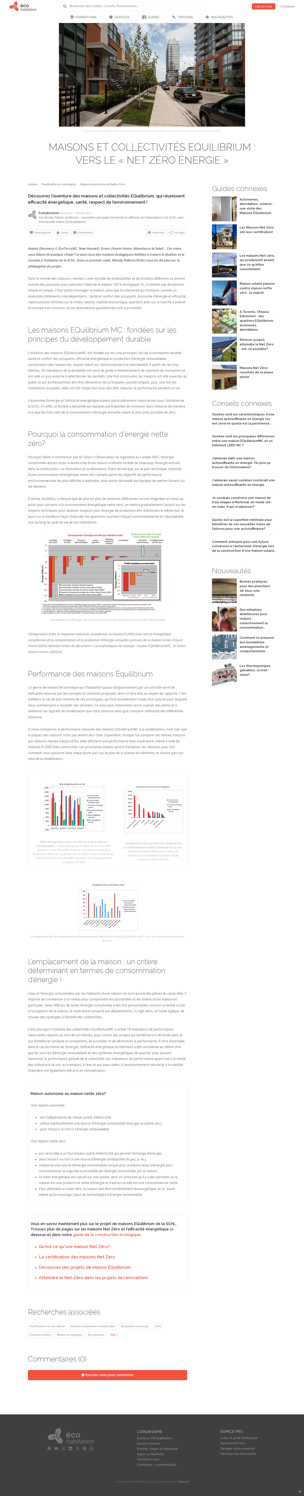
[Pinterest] (84, 1448)
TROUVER (185, 17)
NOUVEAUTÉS (222, 17)
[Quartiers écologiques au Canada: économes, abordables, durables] (224, 332)
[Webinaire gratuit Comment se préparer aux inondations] (224, 658)
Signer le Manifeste (150, 1454)
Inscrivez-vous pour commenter (109, 1375)
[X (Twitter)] (77, 1448)
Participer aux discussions (238, 1453)
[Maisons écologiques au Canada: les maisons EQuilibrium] (224, 220)
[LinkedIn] (70, 1448)
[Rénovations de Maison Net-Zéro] (224, 360)
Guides (32, 184)
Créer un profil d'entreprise (239, 1438)
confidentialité (166, 1464)
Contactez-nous (148, 1459)
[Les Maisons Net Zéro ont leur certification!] (224, 248)
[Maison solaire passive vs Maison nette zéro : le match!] (224, 304)
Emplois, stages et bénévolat (157, 1448)
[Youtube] (56, 1448)
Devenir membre (148, 1443)
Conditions (144, 1464)
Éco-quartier (96, 1334)
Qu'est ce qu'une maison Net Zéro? (74, 1246)
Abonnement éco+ (233, 1443)
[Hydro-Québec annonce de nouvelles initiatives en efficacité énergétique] (224, 630)
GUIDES (153, 17)
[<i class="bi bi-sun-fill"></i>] (300, 1491)
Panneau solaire (40, 1334)
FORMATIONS (85, 17)
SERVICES (122, 17)
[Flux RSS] (92, 1448)
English (184, 1482)
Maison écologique (69, 1334)
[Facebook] (49, 1448)
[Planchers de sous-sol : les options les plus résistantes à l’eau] (224, 602)
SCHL (158, 1326)
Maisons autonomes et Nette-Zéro (102, 184)
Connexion (287, 6)
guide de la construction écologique (107, 1234)
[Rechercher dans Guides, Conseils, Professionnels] (66, 6)
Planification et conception (59, 184)
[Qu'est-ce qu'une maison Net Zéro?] (224, 276)
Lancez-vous (263, 6)
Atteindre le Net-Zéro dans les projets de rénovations (93, 1277)
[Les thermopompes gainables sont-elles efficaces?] (224, 686)
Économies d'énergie (135, 1326)
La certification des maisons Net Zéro (77, 1256)
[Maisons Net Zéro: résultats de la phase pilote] (224, 389)
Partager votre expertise (237, 1448)
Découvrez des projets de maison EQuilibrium (85, 1267)
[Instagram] (63, 1448)
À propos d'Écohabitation (154, 1438)
